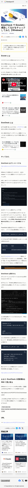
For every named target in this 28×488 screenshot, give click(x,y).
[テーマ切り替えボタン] (26, 2)
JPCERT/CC (20, 127)
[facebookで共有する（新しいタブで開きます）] (23, 37)
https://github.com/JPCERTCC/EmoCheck (12, 373)
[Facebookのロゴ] (20, 481)
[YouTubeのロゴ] (26, 481)
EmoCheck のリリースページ (12, 256)
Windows (12, 33)
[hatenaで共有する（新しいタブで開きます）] (20, 37)
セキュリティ (5, 33)
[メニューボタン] (2, 1)
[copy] (25, 234)
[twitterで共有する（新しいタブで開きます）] (26, 37)
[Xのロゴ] (23, 481)
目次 (23, 5)
